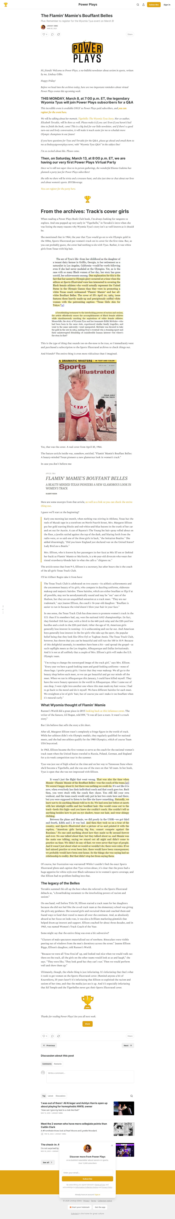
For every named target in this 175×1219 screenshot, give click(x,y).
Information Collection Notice (86, 1187)
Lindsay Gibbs (52, 26)
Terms (93, 1201)
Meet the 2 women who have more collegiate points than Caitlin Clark (74, 1125)
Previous (51, 1045)
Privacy (86, 1201)
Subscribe (154, 4)
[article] (87, 1110)
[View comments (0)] (52, 34)
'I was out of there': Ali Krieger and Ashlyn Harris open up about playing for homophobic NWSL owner (74, 1105)
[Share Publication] (143, 4)
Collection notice (105, 1201)
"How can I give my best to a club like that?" (60, 1110)
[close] (112, 1145)
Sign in (167, 4)
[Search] (137, 4)
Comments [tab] (47, 1064)
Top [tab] (43, 1096)
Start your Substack (81, 1207)
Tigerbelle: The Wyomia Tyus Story (96, 119)
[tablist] (52, 1063)
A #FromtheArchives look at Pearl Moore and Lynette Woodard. (69, 1130)
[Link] (37, 100)
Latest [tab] (50, 1096)
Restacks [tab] (57, 1064)
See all (46, 1162)
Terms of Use (100, 1185)
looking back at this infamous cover (105, 711)
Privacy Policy (107, 1187)
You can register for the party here (58, 189)
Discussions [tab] (60, 1096)
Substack (75, 1213)
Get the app (100, 1207)
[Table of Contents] (3, 610)
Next (126, 1045)
